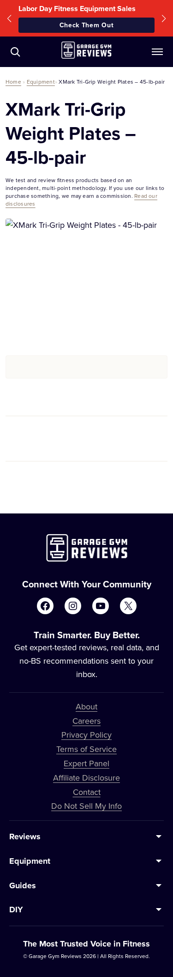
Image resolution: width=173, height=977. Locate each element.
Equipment (41, 81)
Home (13, 81)
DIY (16, 910)
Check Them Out (87, 25)
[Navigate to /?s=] (15, 52)
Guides (22, 885)
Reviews (25, 836)
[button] (9, 18)
